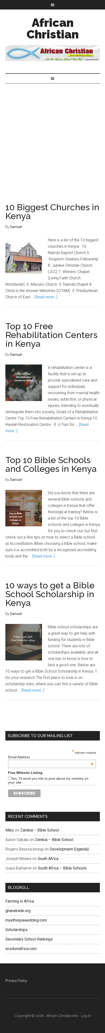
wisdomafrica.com (21, 948)
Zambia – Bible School (39, 830)
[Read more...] (46, 297)
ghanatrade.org (18, 910)
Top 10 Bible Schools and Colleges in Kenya (51, 464)
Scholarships (16, 929)
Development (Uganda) (69, 849)
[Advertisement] (52, 138)
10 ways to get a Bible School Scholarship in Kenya (49, 594)
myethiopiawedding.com (26, 920)
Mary (9, 830)
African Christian (53, 28)
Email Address (51, 757)
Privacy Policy (16, 981)
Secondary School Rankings (29, 939)
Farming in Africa (19, 901)
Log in (86, 1016)
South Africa (48, 858)
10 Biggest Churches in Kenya (52, 211)
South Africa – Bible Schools (62, 868)
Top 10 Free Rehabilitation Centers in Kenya (51, 335)
